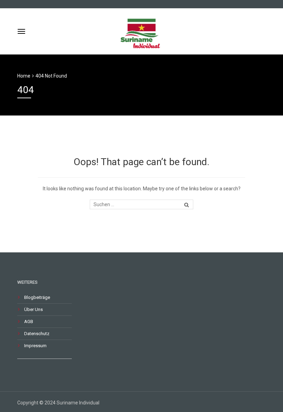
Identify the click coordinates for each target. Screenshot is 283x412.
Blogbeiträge (37, 297)
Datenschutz (36, 333)
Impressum (35, 345)
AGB (28, 321)
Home (23, 76)
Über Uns (33, 309)
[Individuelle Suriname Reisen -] (141, 30)
